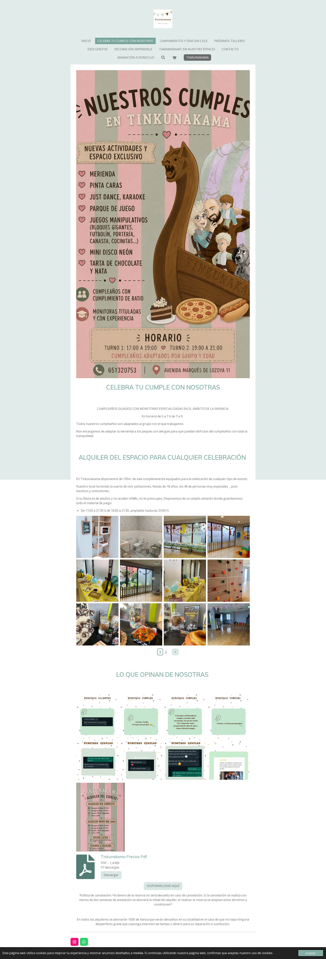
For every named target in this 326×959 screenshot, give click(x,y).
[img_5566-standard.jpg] (229, 581)
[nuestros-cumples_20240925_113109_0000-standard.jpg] (229, 758)
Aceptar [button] (311, 953)
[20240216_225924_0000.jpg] (141, 758)
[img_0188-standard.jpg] (185, 624)
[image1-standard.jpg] (141, 581)
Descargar (111, 875)
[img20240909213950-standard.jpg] (141, 537)
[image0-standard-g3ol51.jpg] (185, 581)
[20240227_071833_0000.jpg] (97, 715)
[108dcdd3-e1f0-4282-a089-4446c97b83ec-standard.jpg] (185, 537)
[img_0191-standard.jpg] (97, 624)
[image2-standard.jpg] (97, 581)
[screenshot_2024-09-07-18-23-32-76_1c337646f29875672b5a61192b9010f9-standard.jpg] (97, 537)
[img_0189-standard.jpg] (141, 624)
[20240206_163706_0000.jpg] (185, 758)
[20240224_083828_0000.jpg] (141, 715)
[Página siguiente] (175, 652)
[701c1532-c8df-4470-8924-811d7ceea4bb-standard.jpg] (229, 537)
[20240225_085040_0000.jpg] (185, 715)
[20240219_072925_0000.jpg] (97, 758)
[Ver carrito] (174, 57)
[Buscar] (163, 57)
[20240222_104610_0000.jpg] (229, 715)
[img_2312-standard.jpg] (229, 624)
